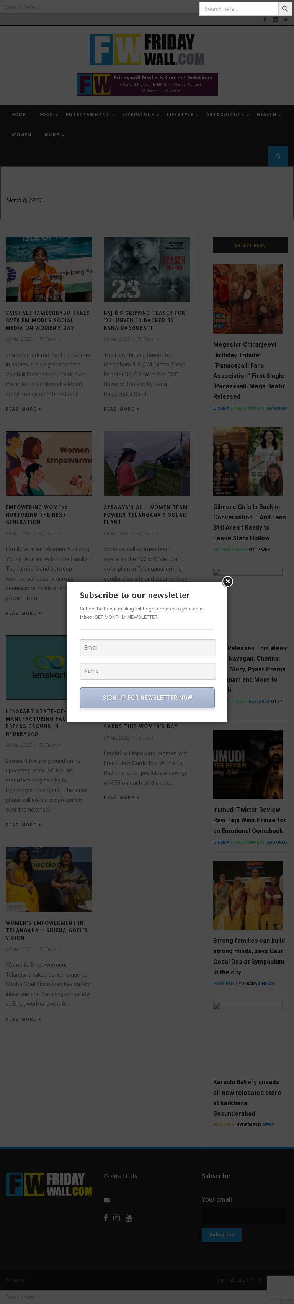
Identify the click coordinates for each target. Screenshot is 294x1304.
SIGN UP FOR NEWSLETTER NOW (148, 698)
